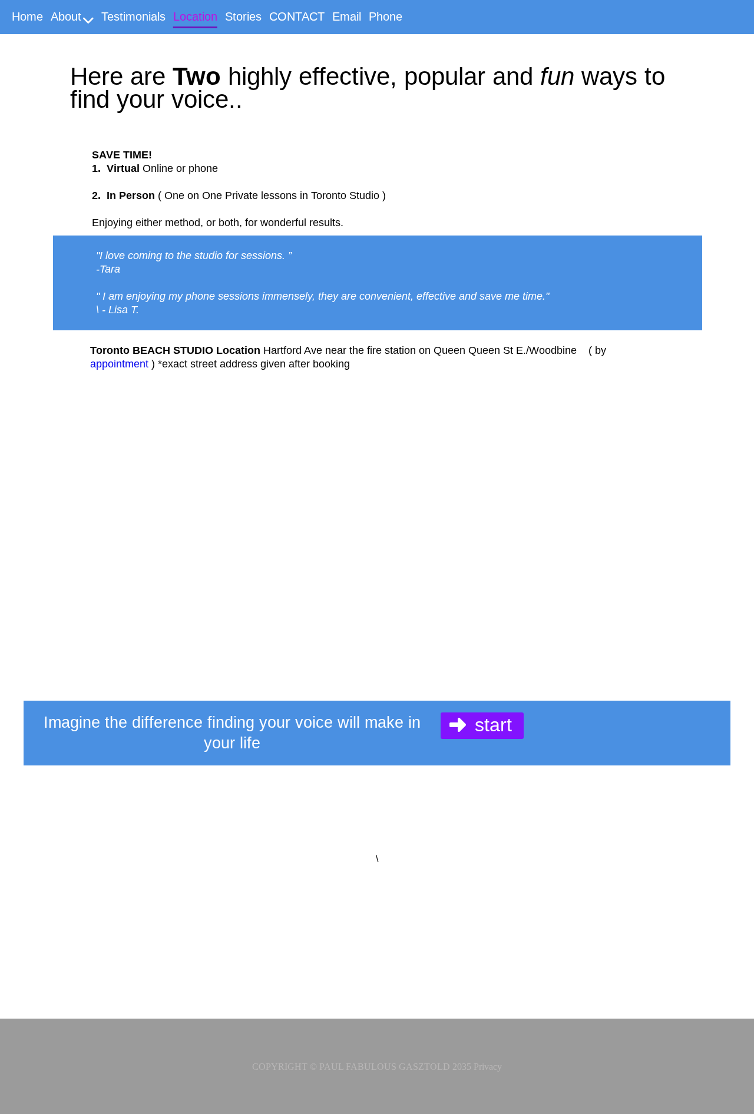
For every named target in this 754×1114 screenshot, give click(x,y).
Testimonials (133, 18)
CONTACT (297, 18)
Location (195, 18)
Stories (243, 18)
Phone (385, 18)
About (66, 18)
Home (27, 18)
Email (346, 18)
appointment (119, 364)
